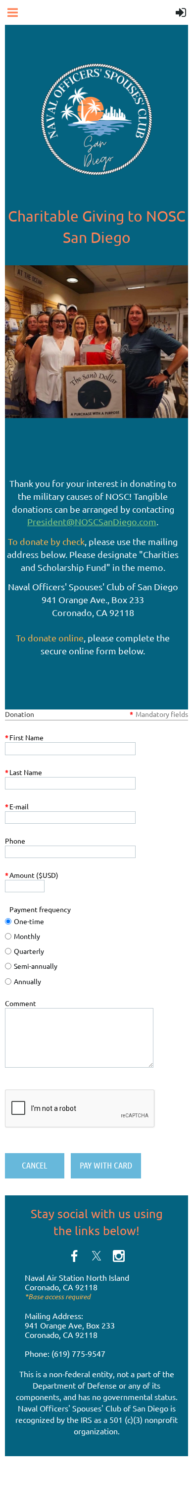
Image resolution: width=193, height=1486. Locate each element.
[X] (96, 1256)
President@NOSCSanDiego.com (91, 521)
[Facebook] (74, 1256)
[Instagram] (119, 1256)
